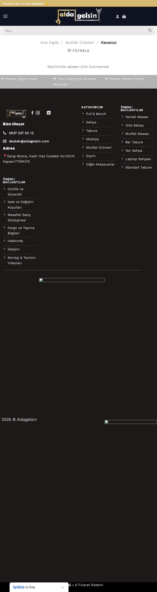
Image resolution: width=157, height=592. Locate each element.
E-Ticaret (82, 585)
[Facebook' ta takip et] (32, 113)
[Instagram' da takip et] (38, 113)
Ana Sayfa (49, 42)
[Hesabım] (117, 16)
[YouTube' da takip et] (54, 113)
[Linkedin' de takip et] (49, 113)
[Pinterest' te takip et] (43, 113)
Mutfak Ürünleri (79, 42)
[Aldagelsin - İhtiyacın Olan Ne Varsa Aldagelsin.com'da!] (78, 16)
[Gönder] (149, 30)
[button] (5, 16)
